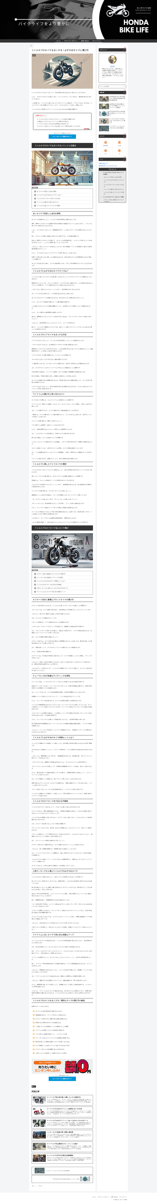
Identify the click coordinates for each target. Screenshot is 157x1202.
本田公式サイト (103, 163)
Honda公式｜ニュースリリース (108, 165)
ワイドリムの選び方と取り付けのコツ (114, 189)
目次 (110, 169)
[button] (124, 86)
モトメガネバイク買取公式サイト (62, 136)
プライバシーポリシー (103, 1197)
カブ (34, 1086)
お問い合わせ (114, 1197)
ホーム (94, 1197)
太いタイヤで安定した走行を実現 (113, 177)
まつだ (112, 66)
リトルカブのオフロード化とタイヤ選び (113, 197)
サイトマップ (122, 1197)
